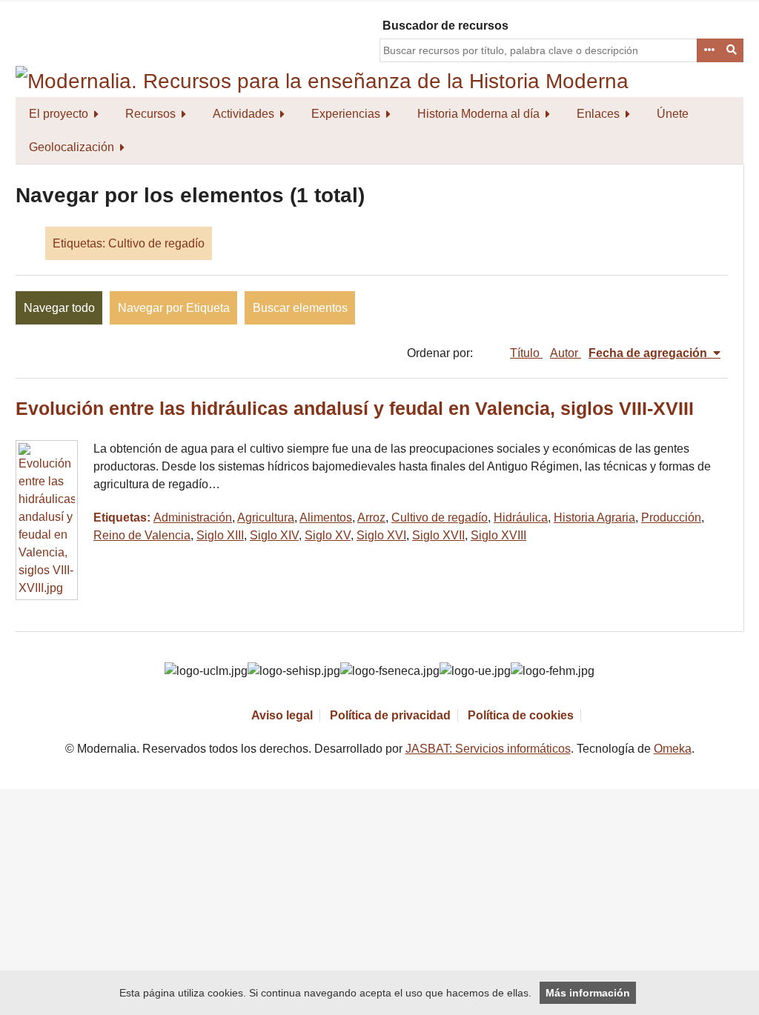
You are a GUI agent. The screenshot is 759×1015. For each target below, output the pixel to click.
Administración (192, 517)
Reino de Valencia (141, 535)
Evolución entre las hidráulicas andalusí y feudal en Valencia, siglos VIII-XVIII (355, 409)
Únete (673, 113)
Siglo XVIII (498, 535)
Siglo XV (328, 535)
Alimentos (325, 517)
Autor (565, 353)
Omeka (673, 748)
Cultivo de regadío (439, 517)
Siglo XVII (438, 535)
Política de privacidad (390, 715)
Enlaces (598, 113)
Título (526, 353)
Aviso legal (282, 715)
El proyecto (58, 113)
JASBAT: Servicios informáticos (488, 748)
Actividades (243, 113)
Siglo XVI (381, 535)
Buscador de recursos (445, 25)
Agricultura (265, 517)
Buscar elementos (300, 308)
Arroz (371, 517)
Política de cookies (521, 715)
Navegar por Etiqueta (174, 308)
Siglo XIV (274, 535)
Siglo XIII (220, 535)
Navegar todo (59, 308)
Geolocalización (71, 147)
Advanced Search (708, 50)
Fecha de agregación (649, 353)
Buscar (732, 50)
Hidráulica (521, 517)
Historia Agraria (594, 517)
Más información (588, 993)
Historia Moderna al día (478, 113)
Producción (671, 517)
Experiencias (345, 113)
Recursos (150, 113)
